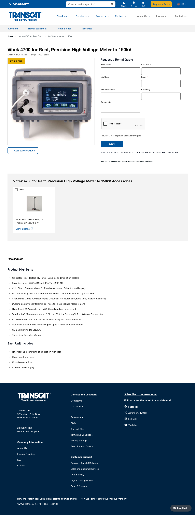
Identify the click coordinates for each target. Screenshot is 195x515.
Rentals (119, 16)
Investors (161, 16)
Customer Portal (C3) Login (84, 463)
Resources (87, 28)
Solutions (81, 16)
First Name (106, 64)
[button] (181, 4)
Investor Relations (26, 454)
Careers (21, 465)
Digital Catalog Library (82, 480)
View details (23, 229)
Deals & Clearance (80, 486)
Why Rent (13, 28)
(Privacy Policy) (119, 498)
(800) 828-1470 (24, 428)
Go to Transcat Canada (82, 446)
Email (143, 77)
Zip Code (105, 77)
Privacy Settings (79, 440)
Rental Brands (64, 28)
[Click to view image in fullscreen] (51, 101)
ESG (19, 459)
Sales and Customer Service (85, 468)
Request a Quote (161, 4)
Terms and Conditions (82, 434)
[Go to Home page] (26, 16)
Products (101, 16)
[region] (97, 210)
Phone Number (108, 90)
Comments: (106, 102)
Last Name (146, 64)
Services (62, 16)
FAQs (73, 423)
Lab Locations (78, 406)
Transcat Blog (77, 429)
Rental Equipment (37, 28)
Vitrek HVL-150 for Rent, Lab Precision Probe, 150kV (30, 221)
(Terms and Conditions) (65, 498)
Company (145, 90)
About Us (142, 16)
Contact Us (180, 16)
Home (10, 36)
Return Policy (77, 474)
